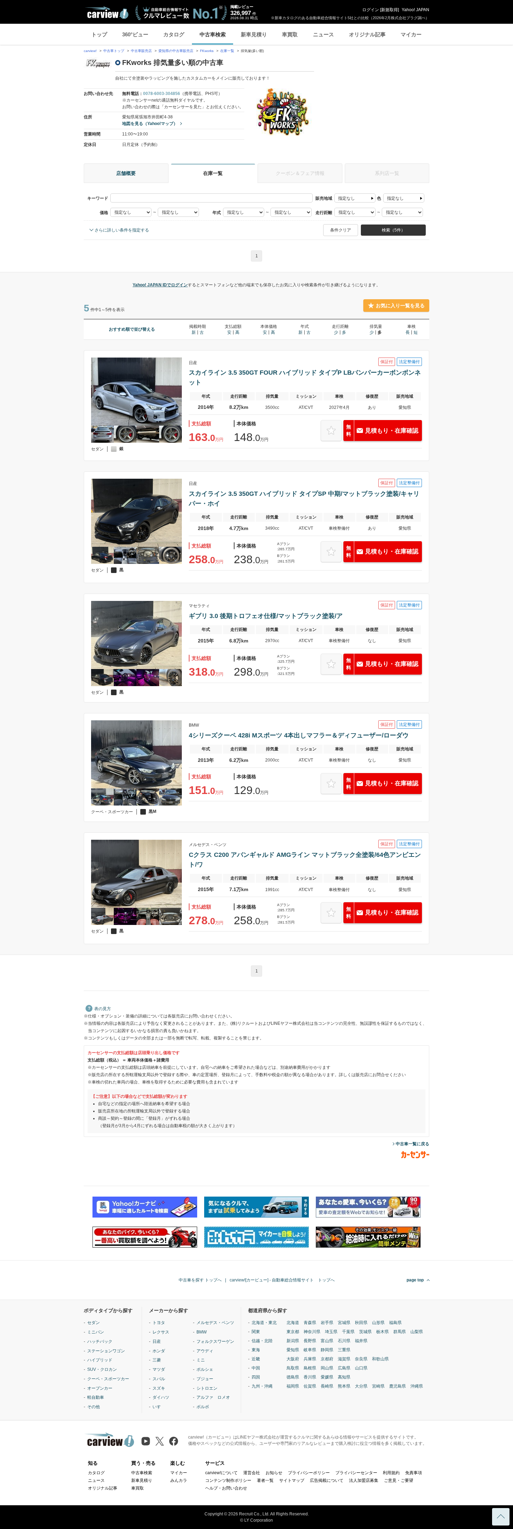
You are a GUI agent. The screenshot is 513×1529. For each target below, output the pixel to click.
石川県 (344, 1340)
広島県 (344, 1368)
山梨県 (416, 1331)
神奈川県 (312, 1331)
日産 (157, 1341)
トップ (99, 34)
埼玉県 (331, 1331)
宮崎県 (378, 1386)
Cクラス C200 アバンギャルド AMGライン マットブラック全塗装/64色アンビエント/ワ (305, 859)
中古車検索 (213, 34)
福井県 (361, 1340)
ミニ (200, 1360)
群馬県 (399, 1331)
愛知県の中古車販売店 (175, 51)
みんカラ (178, 1480)
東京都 (293, 1331)
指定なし (346, 198)
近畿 (256, 1359)
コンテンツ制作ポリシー (228, 1480)
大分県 (361, 1386)
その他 (93, 1406)
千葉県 (348, 1331)
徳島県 (293, 1377)
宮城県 (344, 1322)
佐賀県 (310, 1386)
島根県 (310, 1368)
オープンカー (99, 1388)
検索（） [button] (393, 230)
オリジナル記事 (367, 34)
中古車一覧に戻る (412, 1143)
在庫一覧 (227, 51)
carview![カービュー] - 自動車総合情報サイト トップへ (282, 1280)
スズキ (159, 1388)
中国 (256, 1368)
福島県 (395, 1322)
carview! (90, 51)
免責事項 (413, 1472)
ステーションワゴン (106, 1350)
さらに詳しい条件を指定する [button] (122, 230)
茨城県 (365, 1331)
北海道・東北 (264, 1322)
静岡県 (327, 1349)
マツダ (159, 1369)
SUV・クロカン (102, 1369)
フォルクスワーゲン (215, 1341)
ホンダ (159, 1350)
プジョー (204, 1378)
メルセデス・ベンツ (215, 1322)
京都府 (327, 1359)
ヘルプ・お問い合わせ (226, 1488)
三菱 (157, 1360)
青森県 (310, 1322)
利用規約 (391, 1472)
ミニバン (95, 1332)
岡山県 (327, 1368)
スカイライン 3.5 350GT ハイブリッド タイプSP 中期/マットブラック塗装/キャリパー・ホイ (304, 498)
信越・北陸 (262, 1340)
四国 (256, 1377)
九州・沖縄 (262, 1386)
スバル (159, 1378)
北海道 (293, 1322)
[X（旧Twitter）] (159, 1441)
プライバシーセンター (356, 1472)
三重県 (344, 1349)
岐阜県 (310, 1349)
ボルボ (202, 1406)
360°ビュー (135, 34)
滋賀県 (344, 1359)
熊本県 (344, 1386)
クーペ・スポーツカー (108, 1378)
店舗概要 (126, 173)
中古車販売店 (141, 51)
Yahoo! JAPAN (415, 9)
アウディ (204, 1350)
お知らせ (274, 1472)
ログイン (370, 9)
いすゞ (159, 1406)
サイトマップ (291, 1480)
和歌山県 (380, 1359)
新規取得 (389, 9)
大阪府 (293, 1359)
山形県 (378, 1322)
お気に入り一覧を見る (400, 305)
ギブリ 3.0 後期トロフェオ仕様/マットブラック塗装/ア (266, 615)
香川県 (310, 1377)
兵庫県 (310, 1359)
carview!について (221, 1472)
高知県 (344, 1377)
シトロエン (206, 1388)
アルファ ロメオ (213, 1397)
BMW (201, 1332)
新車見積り (254, 34)
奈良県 (361, 1359)
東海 (256, 1349)
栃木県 (382, 1331)
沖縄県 (416, 1386)
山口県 (361, 1368)
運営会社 (251, 1472)
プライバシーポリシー (309, 1472)
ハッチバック (99, 1341)
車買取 (290, 34)
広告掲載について (326, 1480)
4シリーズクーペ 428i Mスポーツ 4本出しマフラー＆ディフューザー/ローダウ (299, 735)
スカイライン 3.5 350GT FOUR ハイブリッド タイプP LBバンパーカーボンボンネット (305, 377)
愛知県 (293, 1349)
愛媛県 (327, 1377)
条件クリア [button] (340, 230)
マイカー (411, 34)
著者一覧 (265, 1480)
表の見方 (102, 1008)
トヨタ (159, 1322)
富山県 (327, 1340)
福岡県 (293, 1386)
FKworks (207, 51)
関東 (256, 1331)
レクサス (161, 1332)
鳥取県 (293, 1368)
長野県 (310, 1340)
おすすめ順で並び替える (132, 329)
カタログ (173, 34)
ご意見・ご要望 (398, 1480)
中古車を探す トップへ (200, 1280)
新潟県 (293, 1340)
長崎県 (327, 1386)
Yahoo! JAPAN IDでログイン (160, 284)
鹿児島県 (397, 1386)
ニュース (323, 34)
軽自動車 (95, 1397)
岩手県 (327, 1322)
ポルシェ (204, 1369)
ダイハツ (161, 1397)
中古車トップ (113, 51)
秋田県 (361, 1322)
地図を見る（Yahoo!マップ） (150, 123)
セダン (93, 1322)
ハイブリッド (99, 1360)
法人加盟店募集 (363, 1480)
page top (415, 1280)
